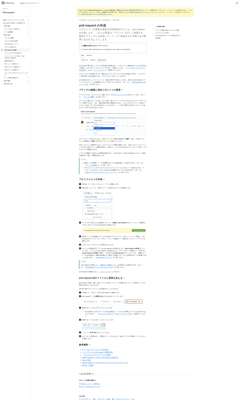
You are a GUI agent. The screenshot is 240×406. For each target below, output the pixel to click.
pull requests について (104, 257)
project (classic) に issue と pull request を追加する (100, 357)
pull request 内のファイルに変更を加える (101, 278)
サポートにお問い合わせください (91, 386)
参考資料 (83, 344)
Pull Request (83, 20)
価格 (113, 399)
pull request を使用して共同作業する (100, 20)
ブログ (133, 399)
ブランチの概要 (89, 97)
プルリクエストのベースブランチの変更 (97, 355)
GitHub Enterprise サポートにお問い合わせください (96, 14)
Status (108, 399)
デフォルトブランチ (120, 95)
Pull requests (9, 12)
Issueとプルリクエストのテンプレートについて (101, 172)
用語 (94, 399)
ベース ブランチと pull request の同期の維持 (97, 352)
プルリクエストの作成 (90, 179)
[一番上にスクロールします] (236, 402)
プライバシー (101, 399)
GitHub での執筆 (88, 365)
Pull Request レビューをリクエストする (99, 267)
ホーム (6, 8)
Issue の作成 (86, 360)
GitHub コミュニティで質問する (90, 384)
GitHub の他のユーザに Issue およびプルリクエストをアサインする (105, 363)
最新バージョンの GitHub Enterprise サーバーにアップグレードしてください (142, 12)
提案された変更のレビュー (109, 265)
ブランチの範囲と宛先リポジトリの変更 (100, 89)
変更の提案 (116, 20)
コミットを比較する (92, 165)
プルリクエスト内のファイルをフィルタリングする (115, 314)
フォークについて (100, 70)
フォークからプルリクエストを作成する (95, 349)
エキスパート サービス (122, 399)
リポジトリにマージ (106, 272)
